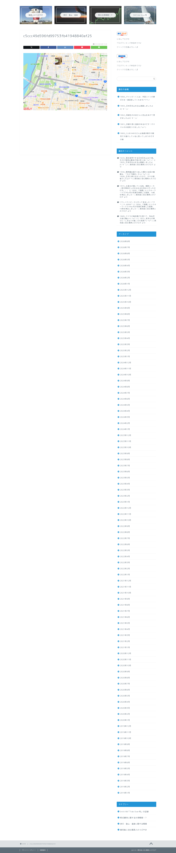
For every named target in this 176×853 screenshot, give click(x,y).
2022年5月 (125, 550)
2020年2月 (125, 714)
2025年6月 (125, 326)
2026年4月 (125, 265)
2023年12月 (125, 435)
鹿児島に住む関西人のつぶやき (133, 830)
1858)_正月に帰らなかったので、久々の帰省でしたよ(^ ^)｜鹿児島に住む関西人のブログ (138, 178)
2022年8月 (125, 532)
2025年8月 (125, 314)
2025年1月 (125, 356)
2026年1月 (125, 284)
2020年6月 (125, 690)
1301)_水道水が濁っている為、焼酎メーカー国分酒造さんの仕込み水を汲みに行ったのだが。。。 (138, 188)
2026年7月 (125, 247)
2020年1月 (125, 720)
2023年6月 (125, 471)
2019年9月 (125, 744)
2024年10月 (125, 374)
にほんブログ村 (123, 39)
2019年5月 (125, 768)
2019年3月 (125, 780)
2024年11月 (125, 368)
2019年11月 (125, 732)
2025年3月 (125, 344)
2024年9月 (125, 380)
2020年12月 (125, 653)
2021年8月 (125, 605)
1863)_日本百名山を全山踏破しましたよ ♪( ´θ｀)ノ (138, 107)
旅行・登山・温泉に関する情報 (133, 824)
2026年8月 (125, 241)
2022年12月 (125, 508)
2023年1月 (125, 502)
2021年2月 (125, 641)
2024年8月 (125, 387)
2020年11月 (125, 659)
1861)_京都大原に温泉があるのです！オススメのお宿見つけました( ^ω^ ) (137, 125)
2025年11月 (125, 296)
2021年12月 (125, 580)
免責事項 (42, 850)
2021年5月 (125, 623)
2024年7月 (125, 393)
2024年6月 (125, 399)
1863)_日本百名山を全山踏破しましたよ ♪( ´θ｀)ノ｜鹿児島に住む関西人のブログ (139, 163)
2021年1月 (125, 647)
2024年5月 (125, 405)
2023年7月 (125, 465)
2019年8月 (125, 750)
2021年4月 (125, 629)
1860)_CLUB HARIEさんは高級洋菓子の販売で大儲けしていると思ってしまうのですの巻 (137, 136)
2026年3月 (125, 271)
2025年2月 (125, 350)
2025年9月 (125, 308)
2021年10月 (125, 593)
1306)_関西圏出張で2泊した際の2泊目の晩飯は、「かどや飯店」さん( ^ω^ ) (137, 173)
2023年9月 (125, 453)
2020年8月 (125, 677)
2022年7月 (125, 538)
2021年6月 (125, 617)
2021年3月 (125, 635)
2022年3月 (125, 562)
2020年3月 (125, 708)
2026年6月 (125, 253)
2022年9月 (125, 526)
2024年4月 (125, 411)
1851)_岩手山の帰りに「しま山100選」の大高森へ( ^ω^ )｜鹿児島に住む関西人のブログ (138, 220)
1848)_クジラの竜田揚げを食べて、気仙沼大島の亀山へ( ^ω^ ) (137, 217)
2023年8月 (125, 459)
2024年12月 (125, 362)
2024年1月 (125, 429)
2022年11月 (125, 514)
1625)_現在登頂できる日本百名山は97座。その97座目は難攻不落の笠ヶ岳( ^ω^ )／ (137, 159)
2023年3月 (125, 490)
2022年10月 (125, 520)
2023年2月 (125, 496)
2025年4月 (125, 338)
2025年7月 (125, 320)
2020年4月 (125, 702)
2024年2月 (125, 423)
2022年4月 (125, 556)
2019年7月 (125, 756)
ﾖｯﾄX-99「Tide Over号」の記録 (134, 811)
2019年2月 (125, 786)
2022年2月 (125, 568)
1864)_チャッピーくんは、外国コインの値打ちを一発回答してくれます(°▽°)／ (137, 98)
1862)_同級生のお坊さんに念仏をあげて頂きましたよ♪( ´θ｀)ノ (137, 116)
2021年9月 (125, 599)
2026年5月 (125, 259)
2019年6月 (125, 762)
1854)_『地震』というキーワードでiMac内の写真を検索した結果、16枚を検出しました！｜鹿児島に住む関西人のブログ (138, 193)
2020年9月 (125, 671)
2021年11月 (125, 587)
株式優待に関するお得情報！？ (133, 817)
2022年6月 (125, 544)
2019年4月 (125, 774)
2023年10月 (125, 447)
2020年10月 (125, 665)
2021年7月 (125, 611)
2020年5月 (125, 696)
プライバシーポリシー (29, 850)
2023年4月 (125, 484)
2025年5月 (125, 332)
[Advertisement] (65, 134)
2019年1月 (125, 793)
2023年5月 (125, 477)
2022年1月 (125, 574)
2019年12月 (125, 726)
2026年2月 (125, 277)
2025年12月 (125, 290)
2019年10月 (125, 738)
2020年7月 (125, 683)
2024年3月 (125, 417)
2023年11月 (125, 441)
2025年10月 (125, 302)
